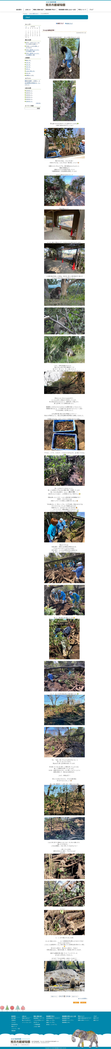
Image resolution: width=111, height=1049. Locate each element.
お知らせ (28, 9)
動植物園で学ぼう (51, 9)
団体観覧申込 (14, 1024)
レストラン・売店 (15, 1028)
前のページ (54, 996)
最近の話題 (28, 81)
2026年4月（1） (29, 99)
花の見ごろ (36, 1022)
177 (62, 996)
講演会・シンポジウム (51, 1024)
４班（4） (28, 69)
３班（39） (28, 66)
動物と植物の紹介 (38, 9)
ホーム (25, 13)
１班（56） (28, 62)
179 (67, 996)
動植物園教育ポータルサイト (53, 1018)
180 (69, 996)
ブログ (91, 9)
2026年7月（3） (29, 92)
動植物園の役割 (66, 1018)
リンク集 (15, 1044)
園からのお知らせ (26, 1020)
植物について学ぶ (50, 1022)
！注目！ (35, 81)
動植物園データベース (39, 1018)
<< (26, 26)
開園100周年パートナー (83, 1020)
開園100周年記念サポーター (84, 1018)
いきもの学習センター (39, 1020)
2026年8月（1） (29, 90)
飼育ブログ (96, 1018)
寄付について (82, 9)
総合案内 (19, 9)
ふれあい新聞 (37, 1026)
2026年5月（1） (29, 97)
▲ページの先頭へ (82, 998)
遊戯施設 (13, 1030)
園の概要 (13, 1018)
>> (39, 26)
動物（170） (28, 60)
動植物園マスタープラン (68, 1020)
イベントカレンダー (27, 1022)
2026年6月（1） (29, 95)
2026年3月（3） (29, 101)
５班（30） (28, 73)
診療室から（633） (30, 75)
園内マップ (14, 1026)
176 (60, 996)
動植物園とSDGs (66, 1022)
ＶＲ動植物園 (37, 1024)
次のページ (74, 996)
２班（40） (28, 64)
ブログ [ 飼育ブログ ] (34, 13)
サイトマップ (25, 1044)
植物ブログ (69, 23)
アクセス (13, 1022)
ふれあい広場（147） (30, 71)
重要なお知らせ (25, 1018)
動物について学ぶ (50, 1020)
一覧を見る (38, 103)
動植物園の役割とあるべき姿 (67, 9)
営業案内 (13, 1020)
